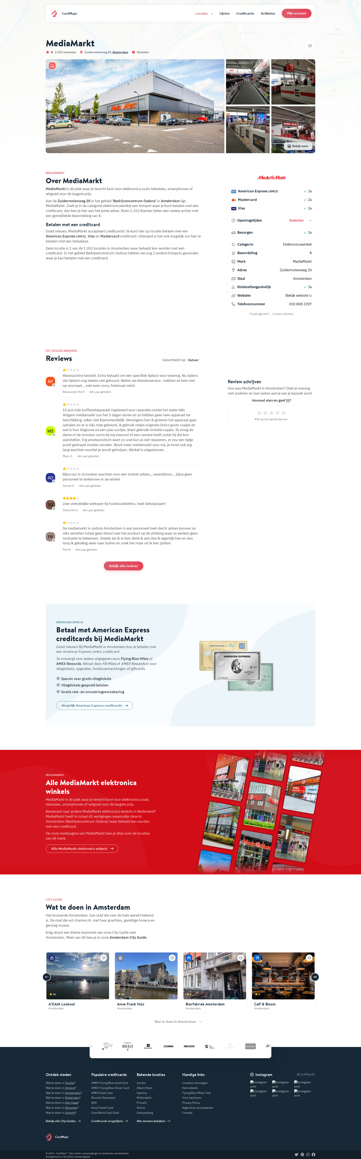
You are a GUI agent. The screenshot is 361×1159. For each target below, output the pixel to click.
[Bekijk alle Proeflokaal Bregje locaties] (102, 1046)
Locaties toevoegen (195, 1083)
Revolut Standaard (103, 1098)
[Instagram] (307, 1155)
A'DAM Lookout (61, 1004)
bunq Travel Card (102, 1108)
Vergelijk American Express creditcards (92, 705)
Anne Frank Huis (130, 1004)
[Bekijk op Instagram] (260, 1084)
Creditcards (245, 13)
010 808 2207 (300, 304)
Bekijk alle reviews (123, 566)
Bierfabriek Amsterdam (205, 1004)
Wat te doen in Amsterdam (175, 1021)
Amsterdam (120, 52)
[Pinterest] (302, 1155)
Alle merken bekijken (151, 1121)
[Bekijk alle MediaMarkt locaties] (271, 177)
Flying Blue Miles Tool (196, 1093)
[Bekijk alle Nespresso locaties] (122, 1046)
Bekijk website (297, 295)
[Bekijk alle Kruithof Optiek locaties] (204, 1046)
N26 (94, 1103)
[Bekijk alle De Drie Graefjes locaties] (184, 1046)
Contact (187, 1113)
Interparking (145, 1113)
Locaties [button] (202, 13)
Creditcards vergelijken (107, 1121)
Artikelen (268, 13)
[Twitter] (296, 1155)
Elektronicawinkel (297, 244)
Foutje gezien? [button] (259, 314)
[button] (296, 13)
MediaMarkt (302, 261)
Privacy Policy (191, 1103)
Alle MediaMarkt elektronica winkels (79, 848)
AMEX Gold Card (102, 1093)
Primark (142, 1103)
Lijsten (225, 13)
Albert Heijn (145, 1088)
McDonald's (144, 1098)
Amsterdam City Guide (128, 937)
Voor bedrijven (192, 1098)
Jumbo (141, 1083)
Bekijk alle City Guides (61, 1121)
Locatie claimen (283, 314)
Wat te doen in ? (61, 1083)
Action (141, 1108)
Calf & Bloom (265, 1004)
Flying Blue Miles (134, 658)
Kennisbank (190, 1088)
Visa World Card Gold (105, 1113)
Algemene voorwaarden (197, 1108)
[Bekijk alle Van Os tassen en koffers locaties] (266, 1046)
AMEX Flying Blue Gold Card (109, 1083)
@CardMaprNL (306, 1074)
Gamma (142, 1093)
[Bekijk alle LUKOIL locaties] (143, 1046)
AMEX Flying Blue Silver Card (110, 1088)
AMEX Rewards (68, 663)
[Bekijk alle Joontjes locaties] (163, 1046)
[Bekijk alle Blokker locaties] (225, 1046)
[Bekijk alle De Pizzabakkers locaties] (245, 1046)
